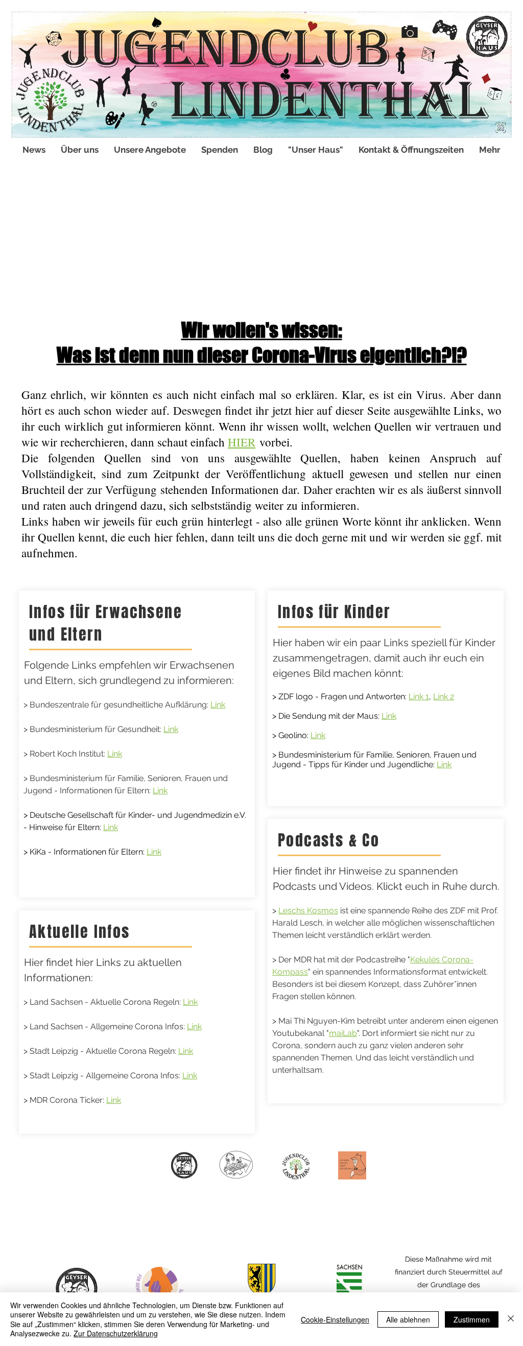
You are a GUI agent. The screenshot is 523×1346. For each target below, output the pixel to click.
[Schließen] (511, 1319)
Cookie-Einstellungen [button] (335, 1319)
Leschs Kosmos (308, 910)
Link (217, 705)
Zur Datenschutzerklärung (116, 1333)
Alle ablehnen (408, 1319)
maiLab (343, 1033)
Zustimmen (472, 1319)
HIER (241, 442)
